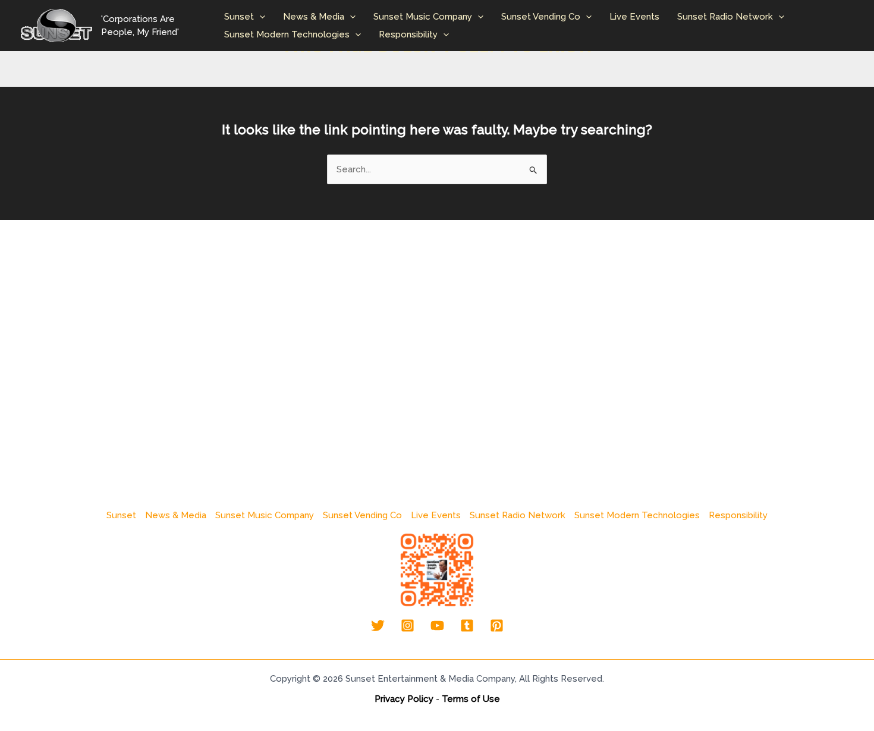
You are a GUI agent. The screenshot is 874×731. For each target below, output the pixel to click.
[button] (259, 17)
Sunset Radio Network (725, 16)
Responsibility (408, 34)
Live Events (634, 16)
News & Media (313, 16)
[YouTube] (437, 625)
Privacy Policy (404, 699)
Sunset (239, 16)
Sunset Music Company (422, 16)
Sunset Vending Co (540, 16)
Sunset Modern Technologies (287, 34)
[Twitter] (378, 625)
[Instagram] (407, 625)
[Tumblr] (467, 625)
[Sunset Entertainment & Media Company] (56, 25)
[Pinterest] (497, 625)
